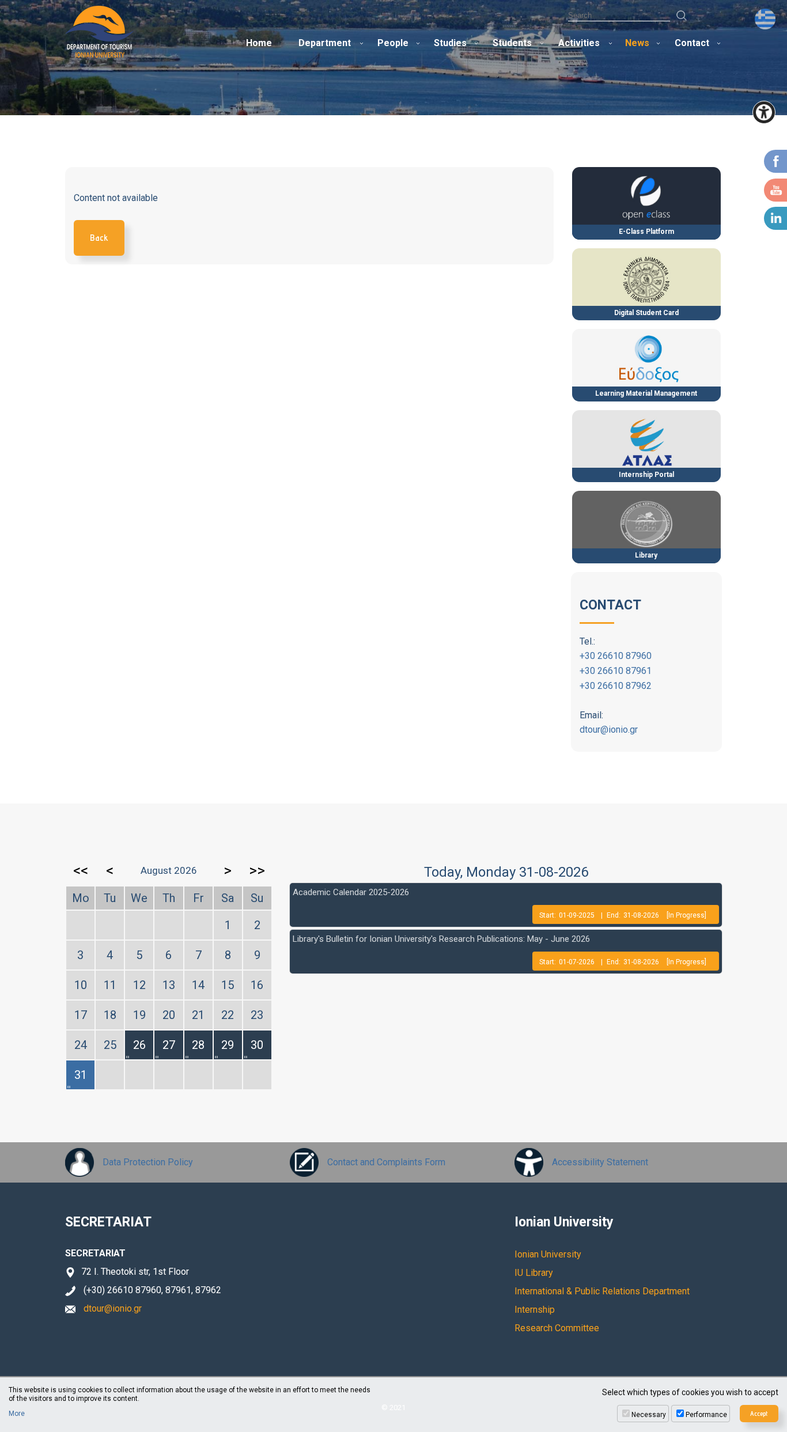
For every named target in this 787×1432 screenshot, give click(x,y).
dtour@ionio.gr (609, 729)
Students (512, 42)
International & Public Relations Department (602, 1291)
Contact (692, 42)
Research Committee (556, 1328)
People (392, 42)
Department (324, 42)
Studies (450, 42)
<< (80, 870)
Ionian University (547, 1254)
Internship (534, 1309)
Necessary (648, 1415)
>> (257, 870)
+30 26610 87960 (616, 655)
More (17, 1414)
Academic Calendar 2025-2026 (351, 892)
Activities (579, 42)
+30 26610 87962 (616, 685)
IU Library (533, 1272)
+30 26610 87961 (616, 670)
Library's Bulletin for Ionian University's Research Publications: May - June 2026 (441, 939)
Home (259, 42)
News (637, 42)
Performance (706, 1415)
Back (99, 237)
